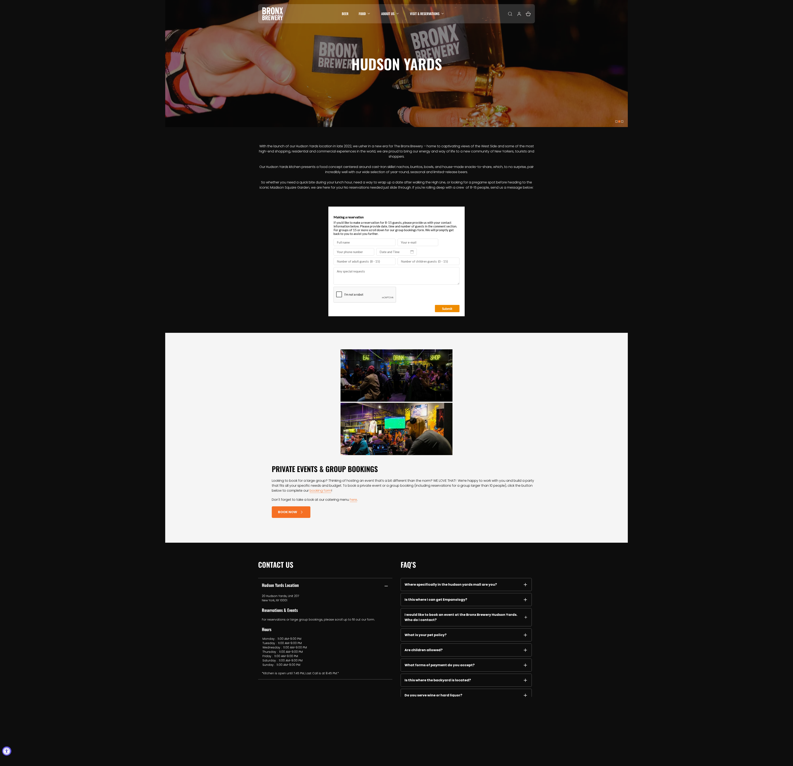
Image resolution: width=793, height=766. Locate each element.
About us (387, 13)
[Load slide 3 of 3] (622, 121)
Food (362, 13)
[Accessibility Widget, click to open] (6, 751)
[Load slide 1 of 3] (616, 121)
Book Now (287, 512)
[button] (365, 14)
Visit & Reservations (424, 13)
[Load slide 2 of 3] (619, 121)
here (353, 499)
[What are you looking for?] (510, 13)
